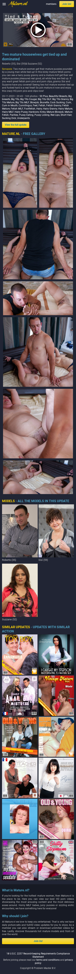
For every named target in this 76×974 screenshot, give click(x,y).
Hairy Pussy (21, 112)
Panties (14, 115)
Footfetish (29, 108)
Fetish (42, 105)
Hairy (39, 108)
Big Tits (15, 99)
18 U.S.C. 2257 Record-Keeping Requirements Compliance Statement (38, 955)
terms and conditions (48, 959)
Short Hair (66, 115)
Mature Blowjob (55, 112)
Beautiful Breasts (58, 96)
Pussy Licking (41, 115)
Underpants (23, 118)
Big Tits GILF (44, 99)
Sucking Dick (9, 118)
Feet (35, 105)
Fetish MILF (17, 108)
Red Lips (55, 115)
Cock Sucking (57, 102)
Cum (68, 102)
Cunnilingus (25, 105)
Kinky (43, 112)
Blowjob (34, 102)
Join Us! (66, 4)
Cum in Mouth (10, 105)
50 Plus (44, 96)
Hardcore (34, 112)
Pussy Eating (26, 115)
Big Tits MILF (22, 102)
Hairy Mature (65, 108)
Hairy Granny (50, 108)
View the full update (15, 124)
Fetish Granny (53, 105)
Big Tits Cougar (28, 99)
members (51, 4)
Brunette (44, 102)
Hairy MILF (8, 112)
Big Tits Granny (60, 99)
